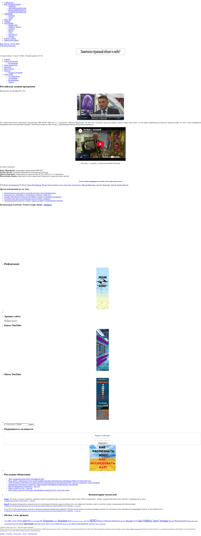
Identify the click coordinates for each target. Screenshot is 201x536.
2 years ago (77, 506)
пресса (74, 524)
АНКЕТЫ (12, 6)
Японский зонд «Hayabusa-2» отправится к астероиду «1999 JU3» (27, 195)
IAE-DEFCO (12, 35)
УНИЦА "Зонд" (151, 520)
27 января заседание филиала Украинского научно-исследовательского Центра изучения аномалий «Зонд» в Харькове (38, 506)
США (140, 521)
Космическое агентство (77, 521)
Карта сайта (17, 534)
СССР (135, 521)
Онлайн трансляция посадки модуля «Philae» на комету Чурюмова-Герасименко (32, 197)
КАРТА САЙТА (10, 38)
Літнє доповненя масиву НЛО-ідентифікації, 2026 (26, 479)
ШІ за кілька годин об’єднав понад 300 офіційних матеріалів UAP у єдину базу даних (39, 490)
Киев (69, 521)
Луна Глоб (67, 185)
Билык (37, 521)
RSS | (2, 44)
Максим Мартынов (88, 185)
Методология (9, 69)
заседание (29, 523)
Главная (7, 59)
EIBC (10, 521)
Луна (61, 185)
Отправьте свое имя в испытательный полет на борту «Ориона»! (27, 199)
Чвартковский (180, 521)
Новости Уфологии (104, 521)
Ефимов (55, 521)
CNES (5, 521)
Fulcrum (11, 36)
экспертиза (102, 524)
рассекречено (82, 524)
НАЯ (88, 521)
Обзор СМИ (8, 74)
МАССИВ (8, 19)
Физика (11, 82)
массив (43, 524)
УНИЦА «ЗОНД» (14, 27)
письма (64, 524)
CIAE (10, 33)
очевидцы (58, 524)
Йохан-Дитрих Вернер (50, 185)
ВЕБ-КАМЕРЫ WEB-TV (17, 10)
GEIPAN (11, 29)
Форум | (7, 44)
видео (21, 524)
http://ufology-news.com (134, 529)
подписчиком (93, 181)
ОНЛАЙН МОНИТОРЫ (17, 8)
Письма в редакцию (15, 73)
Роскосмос (106, 185)
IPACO (10, 31)
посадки (99, 185)
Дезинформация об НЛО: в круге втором (16, 501)
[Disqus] (100, 234)
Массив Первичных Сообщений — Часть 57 (24, 486)
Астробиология (13, 76)
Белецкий (32, 521)
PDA (18, 44)
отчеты (52, 524)
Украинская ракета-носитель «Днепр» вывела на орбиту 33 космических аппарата (33, 201)
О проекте (9, 534)
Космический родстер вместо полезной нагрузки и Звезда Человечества (30, 193)
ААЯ (24, 521)
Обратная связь (32, 534)
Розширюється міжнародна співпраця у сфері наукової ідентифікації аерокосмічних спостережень (43, 484)
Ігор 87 (6, 504)
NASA (19, 521)
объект (48, 524)
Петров (115, 521)
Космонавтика (13, 80)
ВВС (41, 521)
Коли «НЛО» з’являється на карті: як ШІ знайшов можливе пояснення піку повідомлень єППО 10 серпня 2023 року (49, 481)
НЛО (93, 520)
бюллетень (15, 524)
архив (196, 521)
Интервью (8, 67)
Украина (164, 520)
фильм (97, 523)
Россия (113, 185)
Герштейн (48, 520)
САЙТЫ (7, 21)
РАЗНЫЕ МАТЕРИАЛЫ (17, 12)
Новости (7, 71)
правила (48, 205)
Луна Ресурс (76, 185)
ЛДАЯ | (13, 44)
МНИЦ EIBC (13, 25)
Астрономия (12, 78)
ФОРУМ (11, 16)
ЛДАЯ (10, 18)
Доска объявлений (10, 65)
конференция (37, 524)
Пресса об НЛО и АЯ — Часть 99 (20, 488)
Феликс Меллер (122, 185)
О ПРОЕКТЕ (9, 2)
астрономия (8, 524)
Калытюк (62, 520)
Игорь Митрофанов (34, 185)
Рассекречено (13, 63)
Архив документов (11, 61)
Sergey (6, 499)
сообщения (92, 524)
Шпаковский (190, 521)
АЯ (28, 521)
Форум (24, 534)
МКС (85, 521)
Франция (171, 521)
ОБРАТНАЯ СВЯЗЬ (11, 40)
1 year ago (32, 501)
